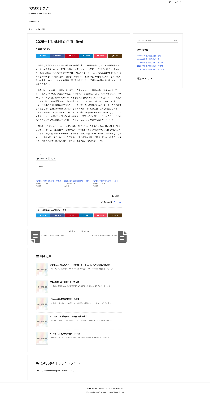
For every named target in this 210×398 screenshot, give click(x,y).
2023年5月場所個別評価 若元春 (64, 282)
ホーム (33, 29)
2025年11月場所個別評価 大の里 (65, 333)
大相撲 (43, 29)
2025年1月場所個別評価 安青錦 (48, 181)
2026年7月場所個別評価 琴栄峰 (150, 63)
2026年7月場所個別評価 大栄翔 (150, 66)
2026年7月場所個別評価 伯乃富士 (150, 69)
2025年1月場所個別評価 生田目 (77, 181)
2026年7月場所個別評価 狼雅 (150, 56)
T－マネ (117, 202)
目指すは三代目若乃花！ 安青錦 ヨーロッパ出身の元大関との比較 (80, 265)
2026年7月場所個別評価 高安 (149, 59)
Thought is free (118, 392)
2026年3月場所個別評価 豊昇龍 (64, 299)
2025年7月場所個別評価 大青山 (105, 181)
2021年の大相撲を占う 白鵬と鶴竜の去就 (68, 316)
